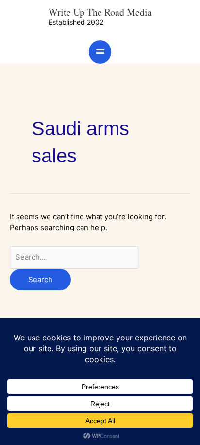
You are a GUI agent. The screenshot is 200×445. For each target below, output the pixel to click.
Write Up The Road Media (100, 11)
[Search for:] (74, 257)
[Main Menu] (100, 51)
